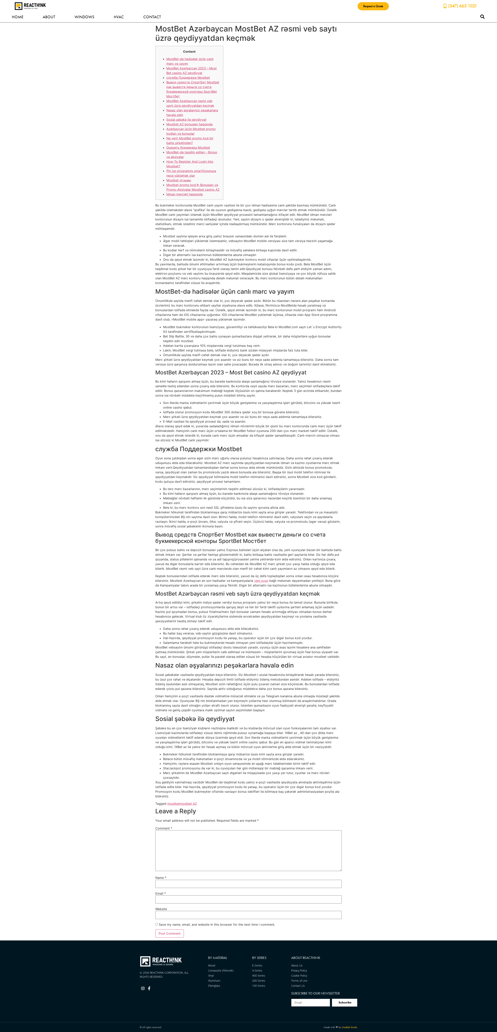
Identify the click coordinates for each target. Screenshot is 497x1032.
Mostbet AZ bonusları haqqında (189, 124)
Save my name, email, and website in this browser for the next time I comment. (217, 924)
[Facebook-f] (149, 988)
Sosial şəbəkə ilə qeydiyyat (186, 119)
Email (160, 893)
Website (161, 909)
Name (160, 877)
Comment (163, 828)
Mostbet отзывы (178, 180)
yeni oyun (261, 581)
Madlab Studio (349, 1027)
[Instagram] (143, 988)
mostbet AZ (188, 804)
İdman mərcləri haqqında (184, 194)
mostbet (173, 804)
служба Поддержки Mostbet (188, 78)
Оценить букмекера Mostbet (188, 147)
